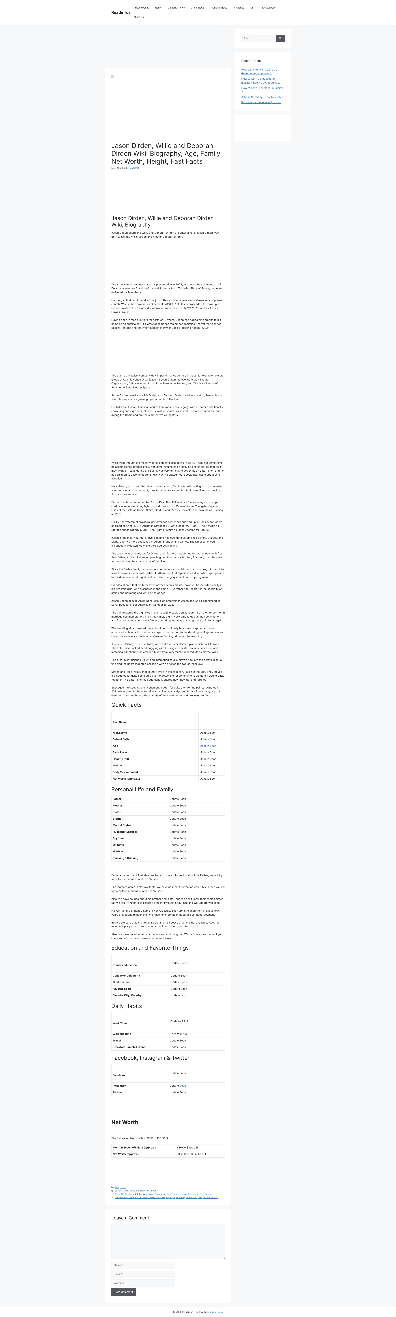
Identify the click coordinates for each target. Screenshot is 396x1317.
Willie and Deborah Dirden (143, 1190)
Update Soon (208, 745)
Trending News (219, 7)
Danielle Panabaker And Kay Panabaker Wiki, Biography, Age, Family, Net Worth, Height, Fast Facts (166, 1197)
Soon (183, 1085)
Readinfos (121, 12)
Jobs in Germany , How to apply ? (262, 97)
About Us (139, 16)
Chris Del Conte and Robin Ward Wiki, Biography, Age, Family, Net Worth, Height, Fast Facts (163, 1194)
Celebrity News (176, 7)
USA (252, 7)
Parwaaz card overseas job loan (261, 102)
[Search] (280, 38)
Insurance (238, 7)
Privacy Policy (141, 7)
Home (158, 7)
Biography (120, 1187)
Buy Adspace (268, 7)
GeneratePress (214, 1312)
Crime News (197, 7)
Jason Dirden (122, 1190)
